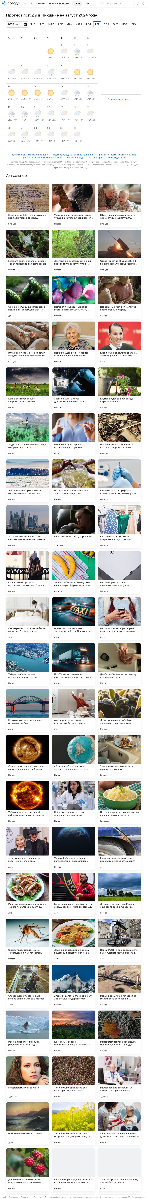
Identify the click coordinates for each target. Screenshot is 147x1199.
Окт (115, 24)
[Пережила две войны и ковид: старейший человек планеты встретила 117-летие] (73, 343)
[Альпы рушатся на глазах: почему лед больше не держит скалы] (73, 986)
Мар (51, 24)
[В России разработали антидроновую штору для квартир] (119, 572)
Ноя (124, 24)
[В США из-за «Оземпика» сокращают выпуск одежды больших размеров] (119, 526)
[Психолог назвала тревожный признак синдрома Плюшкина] (119, 434)
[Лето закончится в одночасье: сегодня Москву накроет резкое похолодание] (27, 526)
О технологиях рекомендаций (85, 1197)
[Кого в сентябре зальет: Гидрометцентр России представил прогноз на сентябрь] (27, 389)
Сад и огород (96, 157)
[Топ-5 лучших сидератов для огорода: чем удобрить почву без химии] (73, 1123)
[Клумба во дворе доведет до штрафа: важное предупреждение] (119, 389)
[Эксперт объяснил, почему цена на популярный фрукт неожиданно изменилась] (73, 572)
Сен (106, 24)
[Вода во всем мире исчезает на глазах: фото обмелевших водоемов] (119, 986)
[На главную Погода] (13, 3)
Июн (79, 24)
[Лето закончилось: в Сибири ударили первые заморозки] (119, 710)
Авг (97, 24)
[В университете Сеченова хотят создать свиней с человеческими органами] (27, 343)
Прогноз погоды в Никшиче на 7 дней (117, 154)
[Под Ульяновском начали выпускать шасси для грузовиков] (73, 664)
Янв (32, 24)
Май (69, 24)
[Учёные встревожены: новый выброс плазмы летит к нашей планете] (27, 802)
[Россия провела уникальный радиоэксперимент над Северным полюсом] (27, 1032)
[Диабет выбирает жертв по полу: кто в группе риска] (119, 664)
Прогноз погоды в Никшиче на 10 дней (42, 157)
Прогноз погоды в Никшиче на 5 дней (73, 154)
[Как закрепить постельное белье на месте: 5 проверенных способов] (27, 618)
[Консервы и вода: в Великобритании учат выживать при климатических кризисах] (73, 1032)
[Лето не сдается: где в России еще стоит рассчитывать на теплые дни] (119, 894)
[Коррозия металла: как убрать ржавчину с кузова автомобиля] (119, 848)
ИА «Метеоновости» (136, 1197)
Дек (133, 24)
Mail (4, 1197)
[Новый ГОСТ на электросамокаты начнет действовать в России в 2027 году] (119, 940)
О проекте (38, 1197)
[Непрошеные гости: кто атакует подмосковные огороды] (119, 297)
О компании (13, 1197)
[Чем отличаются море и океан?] (27, 1123)
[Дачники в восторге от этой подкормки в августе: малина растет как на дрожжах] (27, 1169)
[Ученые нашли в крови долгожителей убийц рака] (73, 389)
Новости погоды (75, 157)
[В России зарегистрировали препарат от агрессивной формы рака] (119, 480)
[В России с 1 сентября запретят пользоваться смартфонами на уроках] (119, 618)
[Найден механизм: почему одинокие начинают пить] (73, 802)
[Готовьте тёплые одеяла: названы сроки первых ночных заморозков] (27, 251)
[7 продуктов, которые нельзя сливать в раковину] (119, 756)
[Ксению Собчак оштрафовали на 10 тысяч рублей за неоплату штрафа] (119, 343)
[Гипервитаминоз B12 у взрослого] (73, 526)
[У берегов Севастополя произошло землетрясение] (27, 664)
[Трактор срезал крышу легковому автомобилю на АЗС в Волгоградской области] (119, 1169)
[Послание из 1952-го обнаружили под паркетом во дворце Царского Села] (27, 205)
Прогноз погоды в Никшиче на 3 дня (29, 154)
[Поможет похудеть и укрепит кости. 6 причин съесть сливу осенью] (73, 297)
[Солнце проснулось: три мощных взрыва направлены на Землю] (27, 756)
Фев (42, 24)
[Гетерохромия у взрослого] (27, 1078)
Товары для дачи (117, 157)
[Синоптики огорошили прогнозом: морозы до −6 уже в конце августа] (27, 572)
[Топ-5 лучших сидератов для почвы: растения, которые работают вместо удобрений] (73, 1078)
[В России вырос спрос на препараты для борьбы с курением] (73, 434)
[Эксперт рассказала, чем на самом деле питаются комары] (27, 940)
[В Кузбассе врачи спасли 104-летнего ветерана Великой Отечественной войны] (119, 1078)
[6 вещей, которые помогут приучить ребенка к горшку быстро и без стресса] (73, 710)
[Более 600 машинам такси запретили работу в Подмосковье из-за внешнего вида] (73, 618)
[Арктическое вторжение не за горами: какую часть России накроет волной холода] (27, 480)
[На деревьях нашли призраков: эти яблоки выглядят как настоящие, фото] (73, 480)
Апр (60, 24)
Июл (88, 24)
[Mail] (4, 3)
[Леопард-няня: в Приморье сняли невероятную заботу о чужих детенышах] (73, 251)
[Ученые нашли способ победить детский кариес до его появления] (119, 1123)
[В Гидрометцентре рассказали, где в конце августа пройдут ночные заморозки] (119, 1032)
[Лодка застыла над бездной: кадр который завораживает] (27, 434)
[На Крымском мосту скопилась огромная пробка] (27, 710)
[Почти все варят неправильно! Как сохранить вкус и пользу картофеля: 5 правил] (119, 802)
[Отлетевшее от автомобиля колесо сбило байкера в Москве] (27, 986)
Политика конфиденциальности (58, 1197)
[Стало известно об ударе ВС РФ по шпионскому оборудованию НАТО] (119, 251)
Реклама (24, 1197)
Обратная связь (106, 1197)
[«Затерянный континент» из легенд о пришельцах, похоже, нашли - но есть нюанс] (73, 756)
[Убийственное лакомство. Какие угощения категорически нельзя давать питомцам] (73, 205)
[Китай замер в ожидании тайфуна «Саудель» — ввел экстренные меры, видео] (73, 1169)
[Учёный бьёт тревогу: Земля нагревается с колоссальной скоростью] (73, 848)
